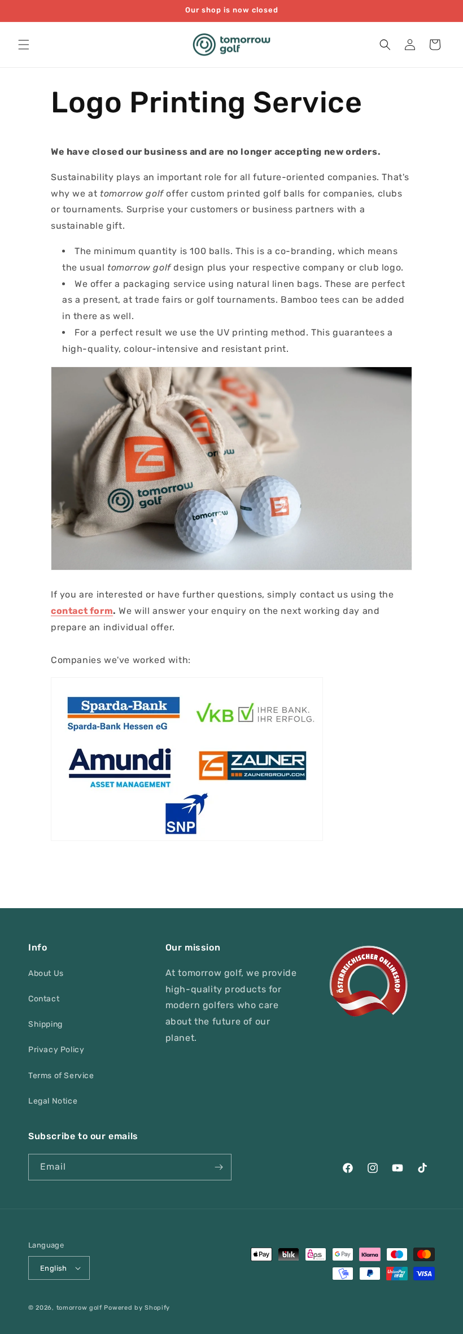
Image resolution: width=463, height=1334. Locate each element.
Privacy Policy (56, 1049)
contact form (82, 610)
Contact (43, 999)
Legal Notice (52, 1101)
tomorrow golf (79, 1307)
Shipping (45, 1024)
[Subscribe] (218, 1167)
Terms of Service (61, 1075)
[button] (23, 44)
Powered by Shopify (137, 1307)
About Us (46, 973)
